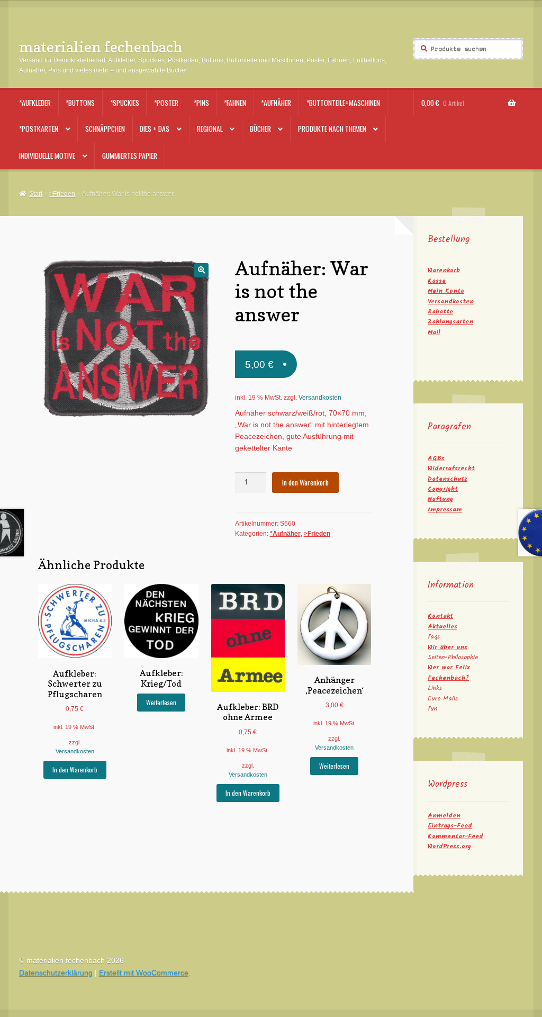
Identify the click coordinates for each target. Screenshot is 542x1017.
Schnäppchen (105, 128)
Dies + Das (154, 128)
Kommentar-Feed (455, 836)
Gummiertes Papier (129, 155)
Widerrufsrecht (451, 468)
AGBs (436, 458)
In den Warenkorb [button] (74, 769)
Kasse (437, 281)
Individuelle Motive (47, 155)
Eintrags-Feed (450, 826)
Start (35, 193)
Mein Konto (446, 291)
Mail (434, 332)
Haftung (440, 499)
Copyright (443, 489)
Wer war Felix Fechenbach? (449, 672)
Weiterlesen (161, 702)
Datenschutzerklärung (56, 973)
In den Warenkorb (305, 482)
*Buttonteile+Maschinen (343, 102)
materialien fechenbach (101, 47)
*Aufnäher (276, 102)
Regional (210, 128)
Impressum (445, 510)
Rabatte (440, 312)
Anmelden (444, 816)
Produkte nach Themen (332, 128)
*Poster (166, 102)
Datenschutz (447, 479)
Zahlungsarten (450, 322)
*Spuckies (124, 102)
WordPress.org (449, 846)
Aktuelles (442, 627)
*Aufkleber (35, 102)
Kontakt (440, 616)
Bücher (260, 128)
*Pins (201, 102)
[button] (201, 270)
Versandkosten (320, 397)
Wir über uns (447, 647)
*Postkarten (38, 128)
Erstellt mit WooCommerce (143, 973)
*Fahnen (235, 102)
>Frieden (62, 193)
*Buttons (80, 102)
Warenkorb (444, 270)
